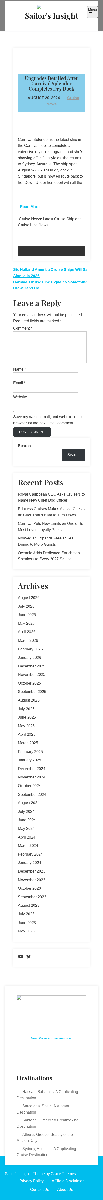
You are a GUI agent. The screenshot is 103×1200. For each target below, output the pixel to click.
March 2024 (28, 846)
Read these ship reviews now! (51, 1038)
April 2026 (26, 632)
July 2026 (26, 606)
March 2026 (28, 640)
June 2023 (27, 923)
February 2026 (30, 649)
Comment (22, 328)
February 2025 (30, 752)
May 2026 (26, 623)
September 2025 (32, 692)
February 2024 (30, 854)
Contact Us (39, 1190)
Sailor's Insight (51, 15)
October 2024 (29, 786)
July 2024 (26, 811)
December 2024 (31, 769)
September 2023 (32, 897)
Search (24, 446)
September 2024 (32, 794)
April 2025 (26, 734)
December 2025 (31, 666)
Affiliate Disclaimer (68, 1181)
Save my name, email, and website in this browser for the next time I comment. (48, 420)
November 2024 (31, 777)
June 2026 (27, 615)
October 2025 (29, 683)
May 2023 (26, 931)
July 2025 (26, 709)
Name (19, 369)
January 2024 (29, 863)
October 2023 (29, 888)
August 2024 (29, 803)
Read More (30, 207)
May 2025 (26, 726)
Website (20, 397)
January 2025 (29, 760)
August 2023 (29, 905)
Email (19, 383)
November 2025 (31, 675)
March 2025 (28, 743)
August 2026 (29, 598)
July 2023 (26, 914)
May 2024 (26, 829)
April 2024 (26, 837)
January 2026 (29, 657)
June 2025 (27, 717)
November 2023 (31, 880)
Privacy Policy (31, 1181)
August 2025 (29, 700)
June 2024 (27, 820)
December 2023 (31, 871)
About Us (65, 1190)
